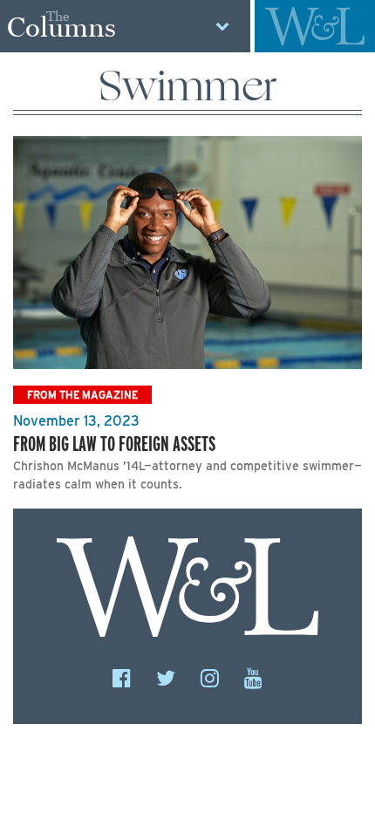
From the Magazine (82, 394)
